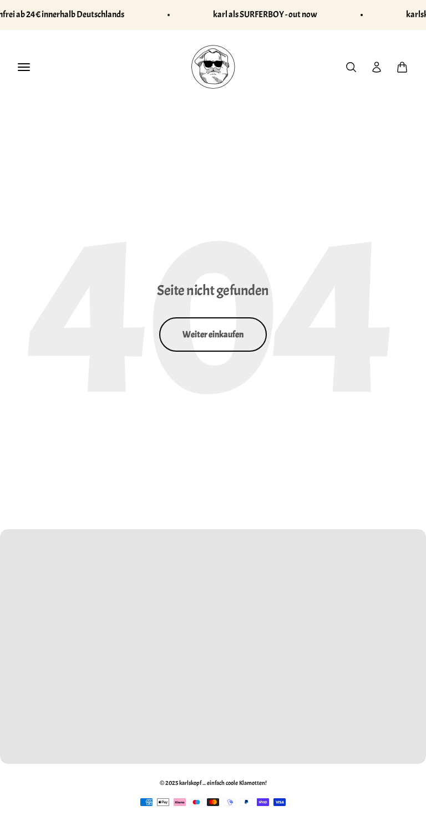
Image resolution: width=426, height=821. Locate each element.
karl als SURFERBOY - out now (265, 14)
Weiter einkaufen (213, 334)
